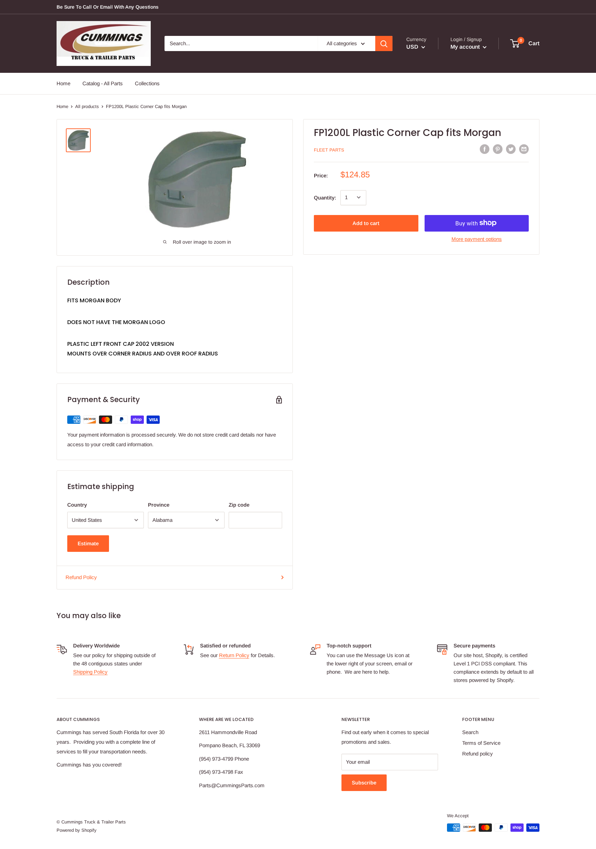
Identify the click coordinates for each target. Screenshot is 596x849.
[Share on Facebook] (484, 149)
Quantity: (325, 197)
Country (77, 505)
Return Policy (234, 655)
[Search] (384, 43)
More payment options (476, 239)
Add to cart (365, 223)
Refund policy (477, 754)
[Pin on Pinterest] (498, 149)
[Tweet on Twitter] (511, 149)
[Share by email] (524, 149)
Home (62, 106)
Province (158, 505)
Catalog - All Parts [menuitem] (102, 83)
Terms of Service (481, 743)
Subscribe (364, 782)
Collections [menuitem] (147, 83)
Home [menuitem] (63, 83)
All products (87, 106)
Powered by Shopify (77, 830)
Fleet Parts (329, 149)
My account (465, 47)
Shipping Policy (90, 672)
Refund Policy (81, 577)
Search (470, 732)
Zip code (239, 505)
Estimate (88, 543)
